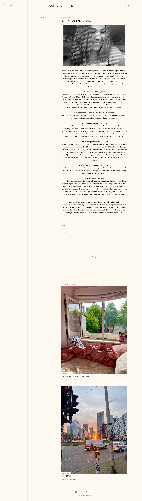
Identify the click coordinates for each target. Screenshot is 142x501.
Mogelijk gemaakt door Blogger (86, 491)
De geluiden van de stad (76, 376)
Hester (92, 86)
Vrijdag (66, 476)
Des (99, 86)
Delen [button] (42, 17)
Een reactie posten (71, 380)
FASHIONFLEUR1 (61, 5)
